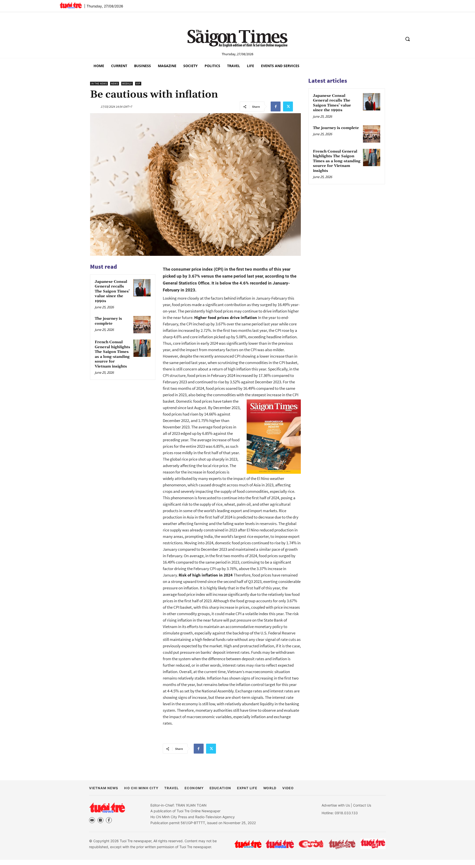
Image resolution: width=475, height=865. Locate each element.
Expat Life (247, 788)
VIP (138, 83)
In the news (99, 83)
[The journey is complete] (142, 324)
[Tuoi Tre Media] (279, 843)
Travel (171, 788)
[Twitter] (288, 106)
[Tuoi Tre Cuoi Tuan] (342, 844)
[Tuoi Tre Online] (247, 844)
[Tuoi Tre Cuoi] (311, 844)
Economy (194, 788)
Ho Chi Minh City (141, 788)
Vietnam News (103, 788)
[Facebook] (276, 106)
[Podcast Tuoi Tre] (373, 843)
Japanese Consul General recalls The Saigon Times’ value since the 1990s (112, 291)
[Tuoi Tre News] (107, 807)
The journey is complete (108, 321)
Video (288, 788)
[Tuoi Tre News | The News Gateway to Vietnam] (70, 5)
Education (220, 788)
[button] (407, 39)
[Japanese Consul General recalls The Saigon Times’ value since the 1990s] (142, 287)
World (269, 788)
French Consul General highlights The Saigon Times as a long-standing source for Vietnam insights (112, 354)
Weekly (127, 83)
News (114, 83)
